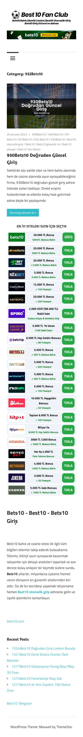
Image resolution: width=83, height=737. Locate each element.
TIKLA (68, 250)
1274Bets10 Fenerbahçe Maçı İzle (37, 678)
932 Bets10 (41, 139)
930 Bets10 (55, 134)
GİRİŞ (68, 237)
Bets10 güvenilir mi (48, 144)
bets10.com (15, 621)
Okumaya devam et (21, 212)
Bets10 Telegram (19, 703)
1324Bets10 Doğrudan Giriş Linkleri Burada (43, 648)
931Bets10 (25, 139)
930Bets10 (39, 134)
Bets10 (30, 144)
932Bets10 (58, 139)
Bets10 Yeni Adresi (29, 149)
